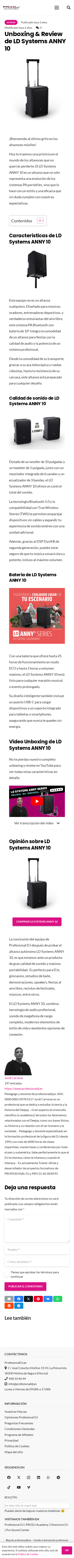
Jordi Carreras (14, 1078)
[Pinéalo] (38, 1299)
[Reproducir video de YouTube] (37, 801)
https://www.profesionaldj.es (24, 1088)
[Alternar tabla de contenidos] (38, 220)
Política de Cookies (28, 1554)
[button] (56, 7)
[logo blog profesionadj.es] (11, 7)
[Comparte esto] (18, 1299)
